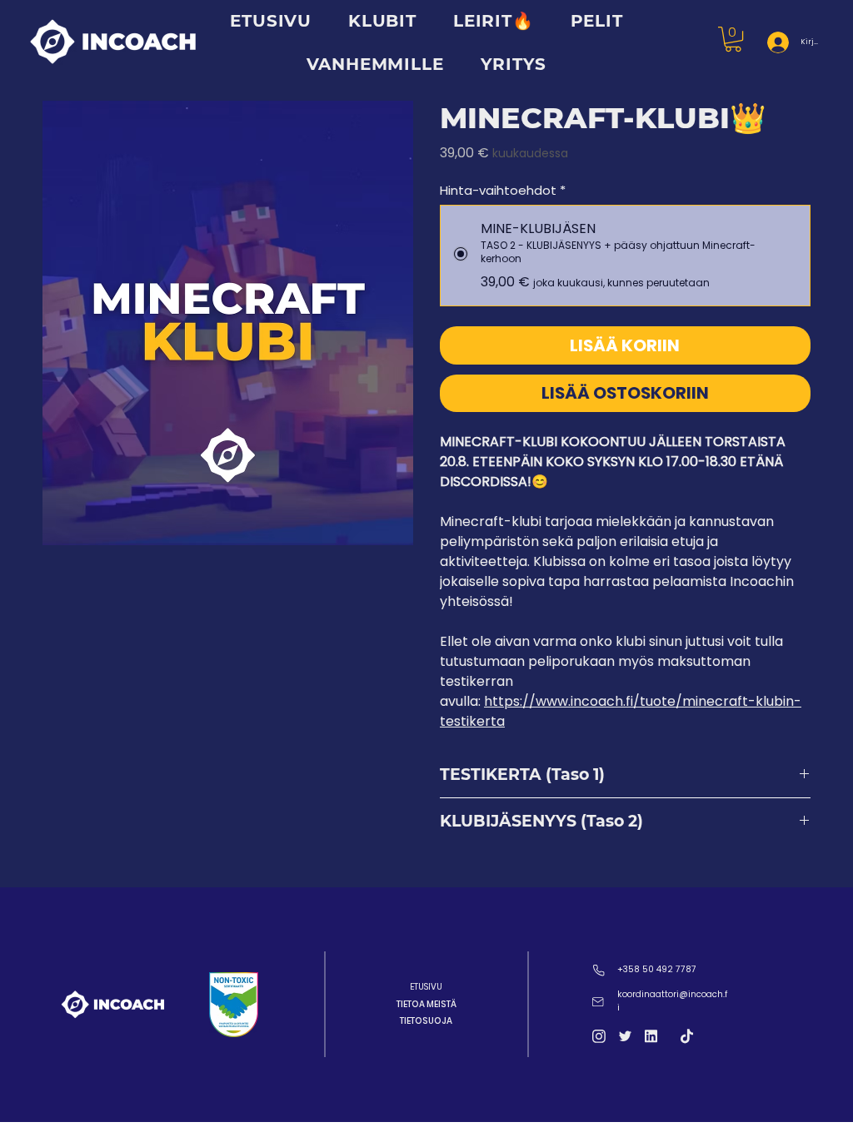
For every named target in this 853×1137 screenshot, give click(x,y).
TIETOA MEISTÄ (426, 1004)
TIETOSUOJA (426, 1021)
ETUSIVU (426, 987)
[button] (514, 64)
